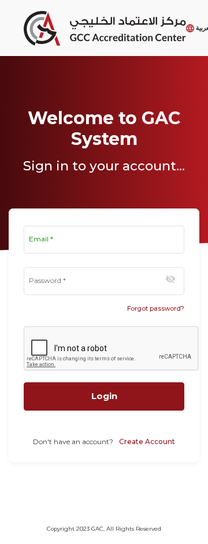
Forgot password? (155, 308)
